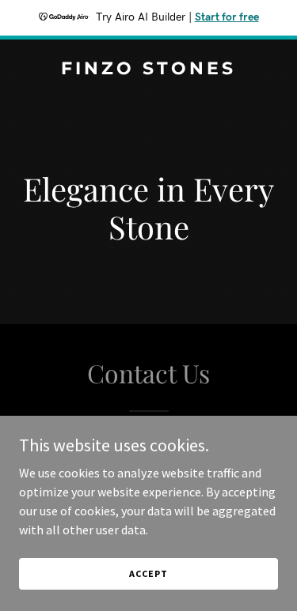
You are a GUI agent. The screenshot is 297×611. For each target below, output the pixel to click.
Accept (148, 573)
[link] (148, 69)
